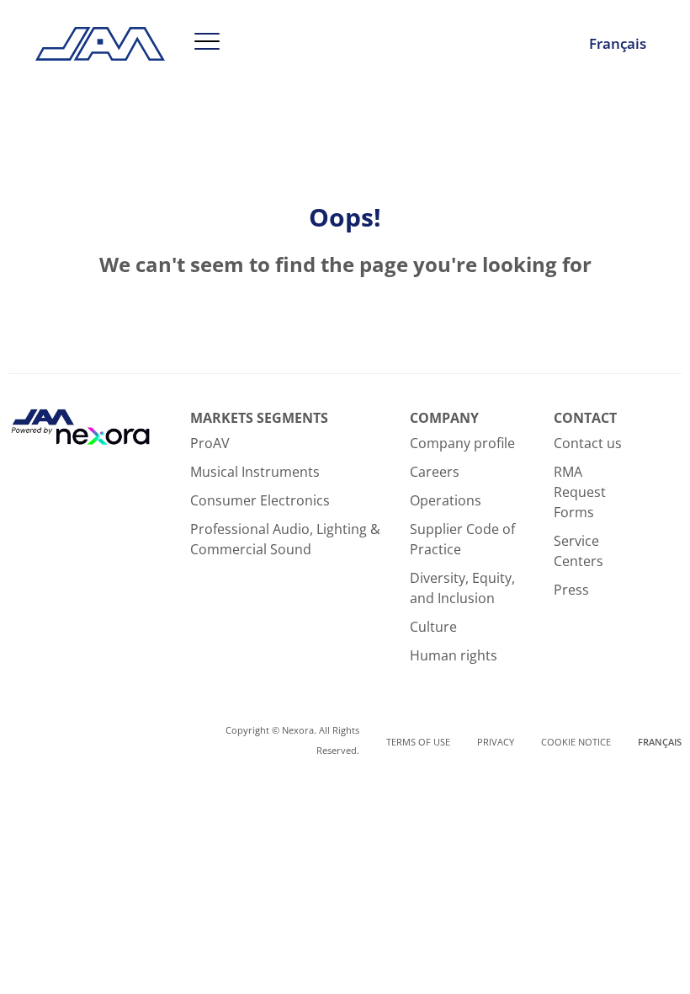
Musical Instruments (255, 471)
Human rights (453, 655)
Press (571, 589)
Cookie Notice (576, 741)
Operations (445, 500)
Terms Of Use (418, 741)
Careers (434, 471)
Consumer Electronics (260, 500)
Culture (433, 626)
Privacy (495, 741)
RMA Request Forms (580, 491)
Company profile (462, 443)
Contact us (588, 443)
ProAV (210, 443)
